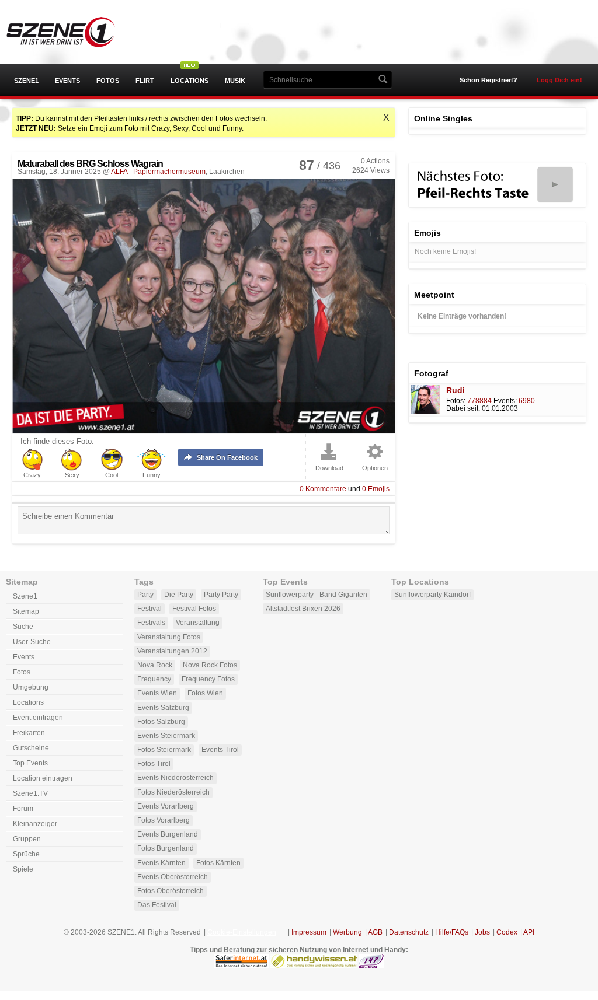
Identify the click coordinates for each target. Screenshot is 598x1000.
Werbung (347, 932)
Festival (149, 608)
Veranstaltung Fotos (168, 637)
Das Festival (156, 905)
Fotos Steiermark (164, 750)
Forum (23, 809)
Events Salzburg (163, 708)
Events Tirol (220, 750)
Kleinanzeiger (35, 824)
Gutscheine (31, 748)
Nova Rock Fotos (210, 665)
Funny (151, 475)
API (528, 932)
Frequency (154, 679)
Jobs (482, 932)
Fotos (107, 80)
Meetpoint (434, 294)
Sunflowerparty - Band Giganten (316, 594)
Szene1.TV (30, 793)
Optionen (375, 468)
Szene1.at (71, 32)
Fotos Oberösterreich (170, 891)
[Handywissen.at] (313, 966)
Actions (375, 161)
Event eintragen (38, 718)
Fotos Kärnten (218, 863)
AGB (375, 932)
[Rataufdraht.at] (371, 966)
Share (227, 457)
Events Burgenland (167, 834)
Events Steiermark (166, 736)
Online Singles (443, 118)
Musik (235, 80)
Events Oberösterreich (172, 877)
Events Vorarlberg (165, 806)
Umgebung (30, 687)
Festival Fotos (194, 608)
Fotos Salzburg (161, 722)
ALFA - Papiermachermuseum (158, 171)
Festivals (151, 622)
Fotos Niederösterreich (173, 792)
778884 (479, 401)
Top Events (30, 763)
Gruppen (27, 839)
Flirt (144, 80)
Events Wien (157, 693)
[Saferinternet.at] (241, 966)
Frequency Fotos (208, 679)
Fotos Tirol (154, 764)
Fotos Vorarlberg (163, 820)
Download (329, 468)
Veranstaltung (198, 622)
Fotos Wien (205, 693)
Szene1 (26, 80)
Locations (189, 80)
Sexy (72, 475)
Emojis (376, 489)
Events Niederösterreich (175, 778)
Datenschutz (409, 932)
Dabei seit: (463, 408)
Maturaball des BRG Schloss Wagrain (90, 164)
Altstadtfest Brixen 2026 (303, 608)
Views (371, 170)
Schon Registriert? (488, 79)
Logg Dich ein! (559, 79)
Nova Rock (154, 665)
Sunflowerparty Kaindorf (432, 594)
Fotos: (455, 401)
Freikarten (29, 733)
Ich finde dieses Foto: (57, 442)
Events (67, 80)
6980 (527, 401)
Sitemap (26, 611)
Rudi (455, 390)
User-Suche (32, 642)
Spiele (23, 869)
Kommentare (323, 489)
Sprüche (26, 854)
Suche (23, 627)
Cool (111, 475)
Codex (506, 932)
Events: (505, 401)
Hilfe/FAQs (451, 932)
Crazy (32, 475)
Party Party (221, 594)
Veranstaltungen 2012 (172, 651)
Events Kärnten (161, 863)
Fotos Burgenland (165, 848)
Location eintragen (42, 778)
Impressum (308, 932)
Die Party (178, 594)
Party (145, 594)
